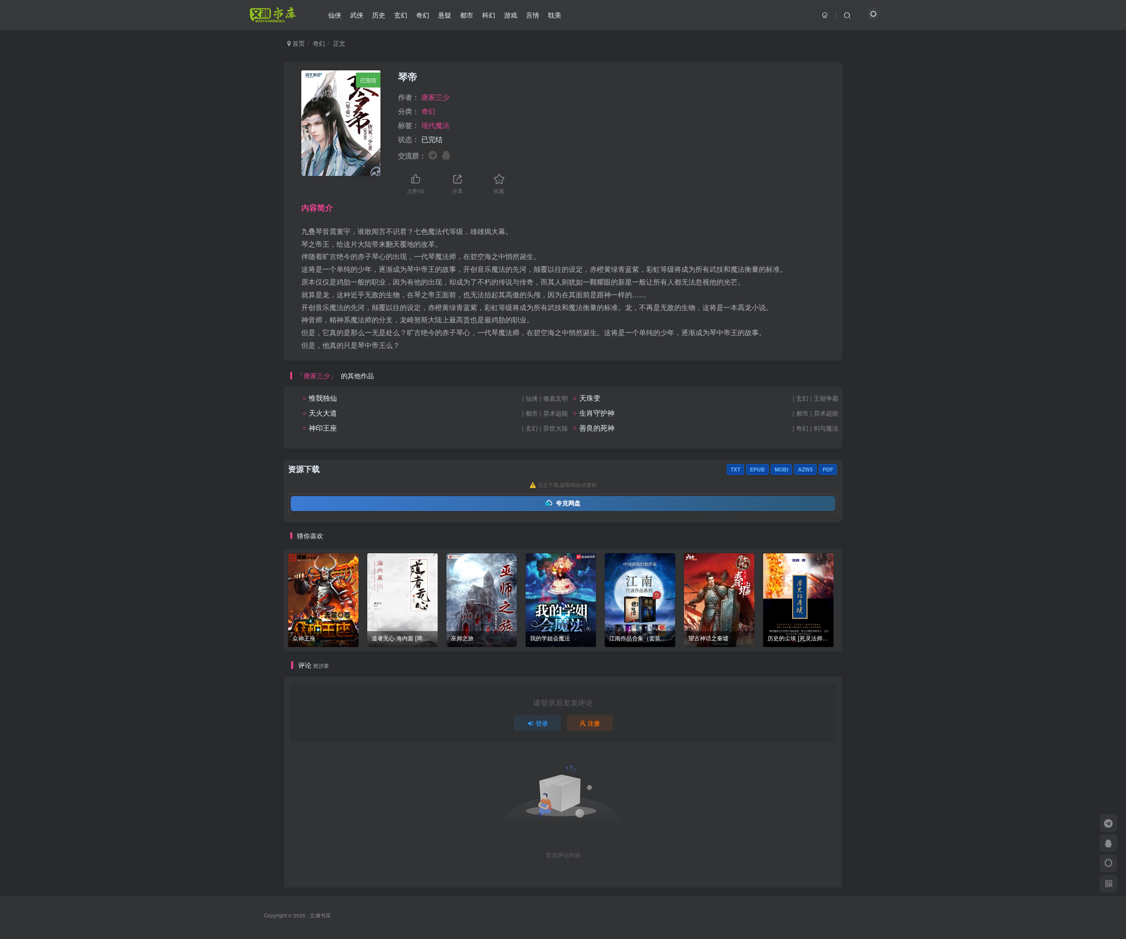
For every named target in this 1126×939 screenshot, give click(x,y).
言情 (532, 14)
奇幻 (422, 14)
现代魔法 (435, 125)
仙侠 (334, 14)
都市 (466, 14)
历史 (378, 14)
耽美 (554, 14)
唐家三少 (435, 97)
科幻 (488, 14)
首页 (298, 43)
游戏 (510, 14)
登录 (542, 723)
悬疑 (444, 14)
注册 (594, 723)
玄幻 (400, 14)
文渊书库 (320, 915)
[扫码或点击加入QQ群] (446, 154)
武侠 (356, 14)
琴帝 (407, 76)
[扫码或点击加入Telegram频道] (432, 154)
